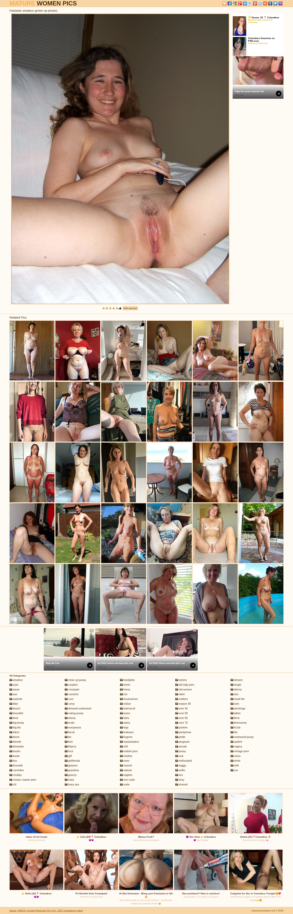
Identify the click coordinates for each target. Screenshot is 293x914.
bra (14, 760)
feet (70, 741)
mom (126, 760)
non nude (129, 779)
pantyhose (184, 732)
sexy (181, 779)
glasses (72, 765)
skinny (237, 689)
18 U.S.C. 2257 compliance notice (64, 910)
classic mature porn (24, 779)
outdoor (183, 699)
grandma (73, 770)
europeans (74, 727)
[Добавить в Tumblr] (270, 3)
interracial (129, 708)
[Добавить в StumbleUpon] (265, 3)
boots (15, 756)
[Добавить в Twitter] (275, 3)
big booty (18, 722)
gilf (69, 756)
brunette (17, 765)
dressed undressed (79, 708)
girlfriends (73, 760)
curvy (71, 703)
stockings (239, 708)
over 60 (183, 718)
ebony (71, 718)
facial (71, 732)
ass (14, 694)
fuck (70, 751)
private (182, 746)
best (15, 718)
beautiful (17, 713)
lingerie (127, 737)
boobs (16, 751)
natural (127, 770)
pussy (182, 751)
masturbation (131, 741)
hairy (70, 779)
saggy (182, 765)
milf (125, 746)
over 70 (183, 722)
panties (183, 727)
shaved (183, 784)
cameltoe (18, 770)
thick (236, 718)
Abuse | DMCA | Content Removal (27, 910)
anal (15, 684)
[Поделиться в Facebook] (230, 3)
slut (235, 694)
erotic (71, 722)
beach (16, 708)
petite (181, 737)
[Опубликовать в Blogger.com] (224, 3)
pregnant (183, 741)
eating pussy (75, 713)
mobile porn (130, 751)
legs (126, 727)
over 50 (183, 713)
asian (15, 689)
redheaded (185, 760)
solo (236, 703)
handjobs (129, 680)
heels (126, 684)
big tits (16, 727)
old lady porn (186, 684)
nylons (182, 680)
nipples (127, 775)
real (180, 756)
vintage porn (241, 751)
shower (238, 680)
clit (14, 784)
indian (127, 703)
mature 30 (184, 703)
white (236, 760)
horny (126, 689)
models (127, 756)
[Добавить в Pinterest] (255, 3)
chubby (17, 775)
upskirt (237, 741)
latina (126, 722)
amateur (17, 680)
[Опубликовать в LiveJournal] (250, 3)
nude (126, 784)
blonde (16, 741)
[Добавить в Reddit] (260, 3)
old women (185, 689)
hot (125, 694)
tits (235, 732)
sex (180, 775)
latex (126, 718)
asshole (17, 699)
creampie (73, 689)
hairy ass (73, 784)
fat (69, 737)
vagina (237, 746)
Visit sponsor (130, 308)
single (237, 684)
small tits (239, 699)
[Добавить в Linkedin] (245, 3)
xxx (235, 770)
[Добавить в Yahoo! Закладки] (280, 3)
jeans (126, 713)
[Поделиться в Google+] (240, 3)
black (15, 737)
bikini (15, 732)
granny (71, 775)
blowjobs (18, 746)
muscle (127, 765)
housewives (130, 699)
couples (72, 684)
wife (236, 765)
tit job (236, 727)
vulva (236, 756)
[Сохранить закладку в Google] (235, 3)
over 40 (183, 708)
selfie (181, 770)
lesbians (128, 732)
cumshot (72, 694)
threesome (240, 722)
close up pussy (76, 680)
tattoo (237, 713)
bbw (15, 703)
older (181, 694)
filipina (71, 746)
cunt (70, 699)
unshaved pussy (243, 737)
